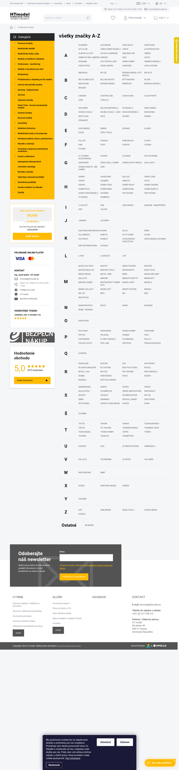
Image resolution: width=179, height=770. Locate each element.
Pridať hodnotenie (25, 380)
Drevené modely (25, 118)
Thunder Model (130, 428)
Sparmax (104, 399)
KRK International (87, 245)
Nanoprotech (85, 305)
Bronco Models (152, 83)
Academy (82, 45)
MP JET (81, 293)
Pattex (81, 335)
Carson (82, 96)
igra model (128, 205)
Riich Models (150, 371)
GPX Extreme (150, 156)
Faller (81, 140)
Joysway (104, 220)
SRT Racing (83, 403)
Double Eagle (85, 112)
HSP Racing (150, 193)
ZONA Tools (128, 510)
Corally (104, 100)
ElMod (147, 128)
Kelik (125, 230)
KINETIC (104, 234)
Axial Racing (150, 65)
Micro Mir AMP (151, 274)
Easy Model (84, 128)
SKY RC (147, 395)
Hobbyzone (128, 189)
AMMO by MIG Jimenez (89, 57)
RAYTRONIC (149, 363)
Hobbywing (106, 189)
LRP (124, 256)
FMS (80, 145)
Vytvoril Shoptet (138, 646)
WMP (102, 472)
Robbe (81, 376)
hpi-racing (127, 193)
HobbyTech (84, 189)
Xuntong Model (108, 486)
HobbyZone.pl (151, 189)
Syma (146, 403)
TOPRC (125, 432)
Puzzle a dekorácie (26, 156)
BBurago (83, 72)
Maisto (104, 266)
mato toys (149, 270)
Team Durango (151, 423)
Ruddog (82, 380)
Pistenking (84, 339)
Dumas (147, 116)
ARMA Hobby (128, 61)
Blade (147, 79)
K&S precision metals (89, 230)
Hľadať (88, 18)
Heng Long (149, 176)
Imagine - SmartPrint (155, 205)
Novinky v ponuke (25, 172)
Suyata (125, 403)
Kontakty (58, 3)
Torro (147, 432)
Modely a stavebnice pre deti (30, 69)
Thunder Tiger (151, 428)
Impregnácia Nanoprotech (29, 161)
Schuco (104, 395)
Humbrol (105, 197)
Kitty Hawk (128, 234)
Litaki (81, 256)
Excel (81, 132)
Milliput (82, 278)
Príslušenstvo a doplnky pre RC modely (35, 79)
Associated (84, 65)
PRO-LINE (104, 343)
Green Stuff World (132, 162)
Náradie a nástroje (26, 144)
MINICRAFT (149, 278)
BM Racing (83, 83)
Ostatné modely (25, 113)
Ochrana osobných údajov (38, 3)
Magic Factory (85, 266)
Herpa (81, 181)
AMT (124, 57)
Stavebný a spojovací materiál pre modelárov (33, 150)
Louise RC (105, 256)
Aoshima (82, 61)
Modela (148, 282)
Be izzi (103, 72)
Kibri (146, 230)
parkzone (149, 331)
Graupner (83, 162)
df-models (127, 108)
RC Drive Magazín (87, 367)
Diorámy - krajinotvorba (28, 90)
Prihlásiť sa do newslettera (74, 577)
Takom (103, 423)
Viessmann (105, 459)
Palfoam (82, 331)
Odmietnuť (105, 742)
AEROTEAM (149, 45)
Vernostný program (61, 603)
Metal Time (105, 274)
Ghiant (104, 156)
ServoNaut (150, 391)
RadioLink (83, 363)
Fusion (147, 145)
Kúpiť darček (32, 236)
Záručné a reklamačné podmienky (27, 611)
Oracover (83, 321)
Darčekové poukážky (27, 182)
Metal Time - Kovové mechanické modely (32, 106)
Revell (147, 367)
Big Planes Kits (86, 79)
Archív (18, 633)
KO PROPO (83, 239)
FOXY (102, 145)
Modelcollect (85, 289)
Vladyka (126, 459)
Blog (68, 3)
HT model (24, 294)
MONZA (147, 289)
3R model (89, 525)
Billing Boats (107, 79)
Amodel (104, 57)
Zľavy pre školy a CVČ (62, 608)
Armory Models (152, 61)
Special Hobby (129, 399)
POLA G (147, 339)
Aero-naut (127, 45)
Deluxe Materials (109, 108)
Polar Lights (85, 343)
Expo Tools (106, 132)
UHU (102, 446)
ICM (102, 205)
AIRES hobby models (110, 49)
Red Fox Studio (129, 367)
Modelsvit (105, 289)
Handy (81, 176)
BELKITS (148, 72)
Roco (125, 376)
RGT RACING (128, 371)
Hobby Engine (151, 185)
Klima (147, 234)
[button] (174, 760)
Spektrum (149, 399)
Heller (125, 176)
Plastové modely (25, 43)
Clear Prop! (150, 96)
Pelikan (104, 335)
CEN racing (128, 96)
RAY (124, 363)
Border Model (107, 83)
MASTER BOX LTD (86, 270)
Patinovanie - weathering (29, 64)
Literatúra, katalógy (26, 167)
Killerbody (84, 234)
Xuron (125, 486)
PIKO (146, 335)
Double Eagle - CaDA (110, 112)
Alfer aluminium (108, 53)
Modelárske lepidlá (26, 48)
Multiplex (83, 297)
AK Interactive (151, 49)
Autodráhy (22, 123)
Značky (21, 192)
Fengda (104, 140)
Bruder (82, 88)
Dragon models (130, 112)
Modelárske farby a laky (28, 54)
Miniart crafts (130, 278)
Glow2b (126, 156)
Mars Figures (129, 266)
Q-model (82, 353)
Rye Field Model (108, 380)
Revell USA (84, 371)
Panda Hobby (129, 331)
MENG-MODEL (84, 274)
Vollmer (148, 459)
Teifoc (81, 428)
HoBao (81, 185)
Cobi (80, 100)
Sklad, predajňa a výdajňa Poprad (67, 618)
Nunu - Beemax (85, 309)
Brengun (126, 83)
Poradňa (78, 3)
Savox (147, 387)
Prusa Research (152, 343)
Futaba (82, 149)
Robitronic (106, 376)
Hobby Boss (128, 185)
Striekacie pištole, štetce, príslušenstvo (35, 138)
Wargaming (23, 74)
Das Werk (83, 108)
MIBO (124, 274)
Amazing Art (128, 53)
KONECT (104, 239)
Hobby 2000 (106, 185)
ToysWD (82, 436)
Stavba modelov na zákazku (30, 187)
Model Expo (128, 282)
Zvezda (82, 514)
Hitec (147, 181)
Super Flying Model (110, 403)
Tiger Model (84, 432)
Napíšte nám (91, 3)
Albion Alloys (85, 53)
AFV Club (82, 49)
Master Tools (107, 270)
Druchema (149, 112)
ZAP (80, 510)
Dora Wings (150, 108)
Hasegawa (105, 176)
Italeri (103, 209)
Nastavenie (54, 765)
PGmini (125, 335)
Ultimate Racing (130, 446)
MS (123, 293)
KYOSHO (104, 245)
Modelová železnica (27, 128)
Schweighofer (129, 395)
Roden (147, 376)
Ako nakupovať (16, 3)
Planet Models (108, 339)
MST (146, 293)
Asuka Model (107, 65)
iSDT (80, 209)
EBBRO (103, 128)
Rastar (104, 363)
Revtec (104, 371)
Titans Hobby (107, 432)
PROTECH (126, 343)
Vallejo (82, 459)
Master (148, 266)
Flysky (147, 140)
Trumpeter (128, 436)
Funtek (126, 145)
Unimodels (149, 446)
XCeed (81, 486)
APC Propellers (108, 61)
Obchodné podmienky (22, 616)
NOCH (103, 305)
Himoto (126, 181)
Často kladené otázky (62, 613)
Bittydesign (128, 79)
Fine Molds (128, 140)
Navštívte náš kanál (28, 299)
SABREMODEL (84, 387)
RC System (105, 367)
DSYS (102, 116)
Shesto (82, 395)
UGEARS (82, 446)
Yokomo (82, 499)
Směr (81, 399)
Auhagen (126, 65)
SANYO (103, 387)
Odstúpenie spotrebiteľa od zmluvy (28, 626)
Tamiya (125, 423)
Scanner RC (106, 391)
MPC (102, 293)
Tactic (81, 423)
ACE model (105, 45)
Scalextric (84, 391)
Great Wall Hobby (109, 162)
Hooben (104, 193)
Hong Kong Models (88, 193)
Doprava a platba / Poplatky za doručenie (26, 604)
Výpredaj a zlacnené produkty (31, 177)
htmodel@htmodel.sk (29, 279)
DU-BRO (125, 116)
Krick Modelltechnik (155, 239)
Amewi (147, 53)
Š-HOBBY (82, 413)
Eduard (126, 128)
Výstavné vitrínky (25, 100)
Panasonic (105, 331)
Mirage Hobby (85, 282)
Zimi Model (105, 510)
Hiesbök (104, 181)
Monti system (129, 289)
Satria (125, 387)
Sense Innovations (131, 391)
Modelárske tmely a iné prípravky (32, 133)
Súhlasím (124, 742)
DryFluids (83, 116)
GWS (102, 167)
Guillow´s (149, 162)
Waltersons (84, 472)
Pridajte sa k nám (27, 290)
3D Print (21, 95)
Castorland (106, 96)
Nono (125, 305)
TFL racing (105, 428)
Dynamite (83, 120)
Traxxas (104, 436)
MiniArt (104, 278)
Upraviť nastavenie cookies (69, 646)
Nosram (148, 305)
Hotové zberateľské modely (30, 85)
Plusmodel (128, 339)
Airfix (125, 49)
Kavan (103, 230)
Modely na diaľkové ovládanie (31, 59)
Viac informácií (72, 758)
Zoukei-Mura (150, 510)
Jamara (82, 220)
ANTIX (147, 57)
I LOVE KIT (83, 205)
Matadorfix (128, 270)
